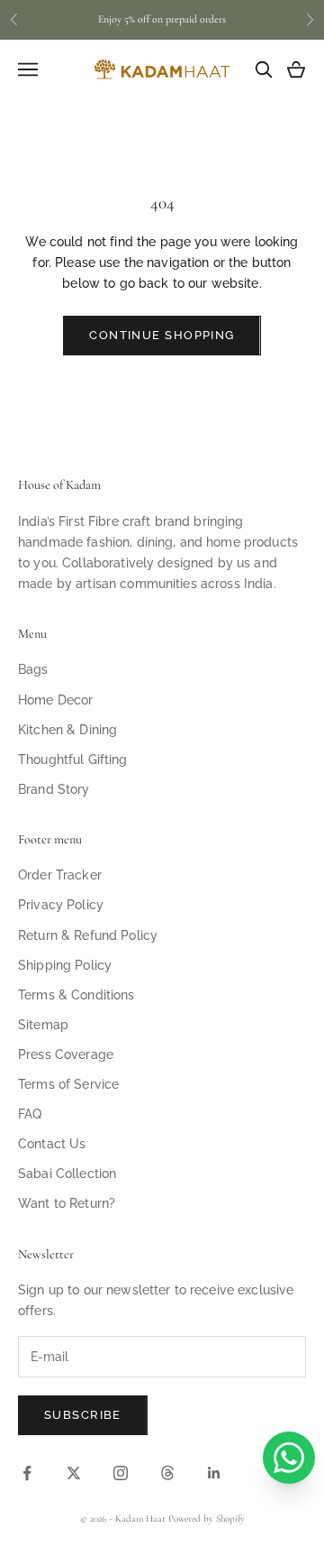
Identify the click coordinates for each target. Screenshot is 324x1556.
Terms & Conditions (76, 995)
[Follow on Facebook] (27, 1473)
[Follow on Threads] (167, 1473)
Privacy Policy (61, 905)
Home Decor (55, 700)
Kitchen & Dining (67, 730)
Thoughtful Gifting (73, 759)
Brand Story (54, 789)
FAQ (29, 1114)
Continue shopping (161, 335)
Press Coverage (65, 1054)
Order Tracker (60, 875)
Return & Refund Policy (88, 935)
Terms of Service (68, 1084)
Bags (33, 669)
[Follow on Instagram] (121, 1473)
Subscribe (83, 1415)
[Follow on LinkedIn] (214, 1473)
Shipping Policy (65, 965)
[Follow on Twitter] (74, 1473)
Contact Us (52, 1144)
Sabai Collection (67, 1173)
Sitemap (43, 1024)
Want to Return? (66, 1203)
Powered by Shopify (206, 1518)
